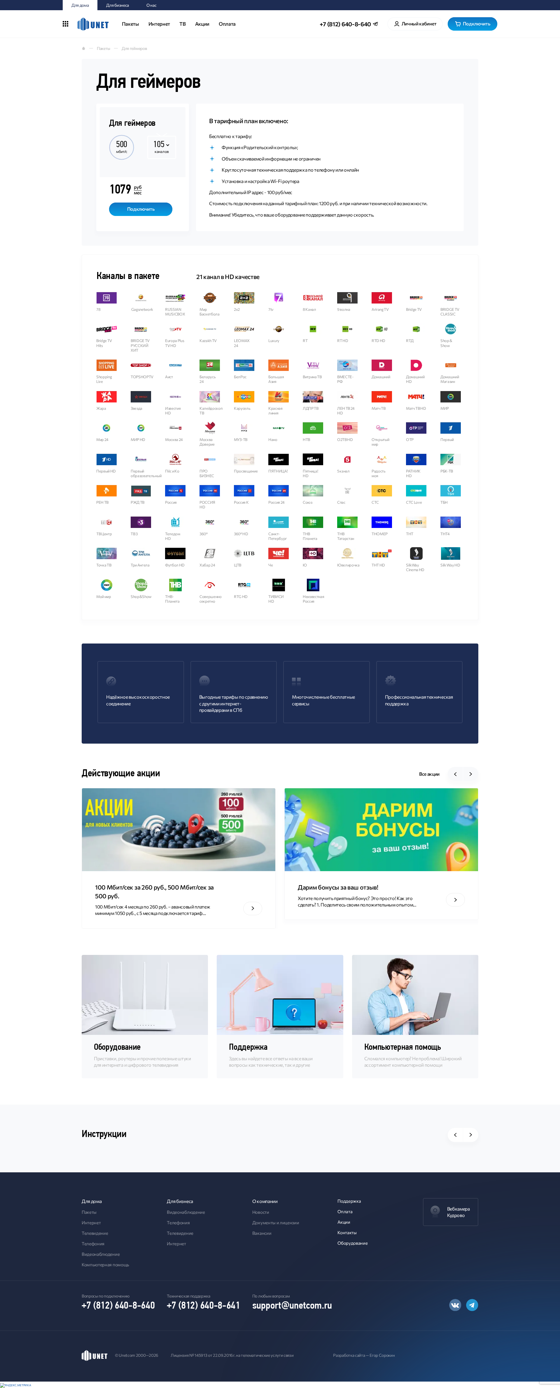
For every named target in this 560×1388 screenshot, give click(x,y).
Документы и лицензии (275, 1222)
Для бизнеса (117, 5)
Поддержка (349, 1201)
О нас (151, 5)
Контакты (346, 1232)
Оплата (227, 24)
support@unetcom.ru (292, 1306)
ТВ (182, 24)
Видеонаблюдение (101, 1254)
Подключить (476, 23)
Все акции (429, 774)
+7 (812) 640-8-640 (345, 23)
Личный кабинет (419, 23)
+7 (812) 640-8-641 (203, 1306)
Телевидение (95, 1233)
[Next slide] (470, 774)
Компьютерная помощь (105, 1264)
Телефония (93, 1243)
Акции (202, 24)
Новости (260, 1212)
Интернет (159, 24)
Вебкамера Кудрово (458, 1212)
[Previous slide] (455, 774)
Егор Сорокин (382, 1355)
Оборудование (352, 1243)
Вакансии (261, 1233)
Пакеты (130, 24)
